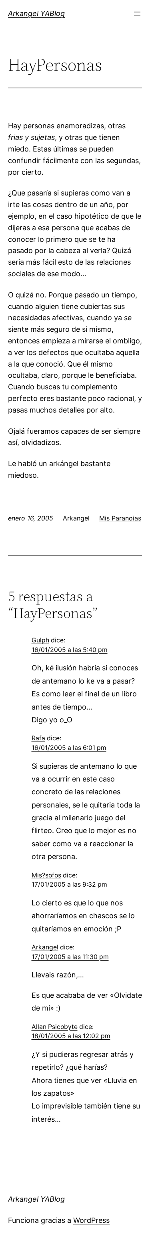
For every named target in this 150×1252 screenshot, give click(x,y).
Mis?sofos (46, 875)
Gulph (40, 640)
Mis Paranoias (120, 518)
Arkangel (45, 947)
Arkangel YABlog (36, 13)
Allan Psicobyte (55, 1027)
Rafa (38, 738)
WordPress (91, 1220)
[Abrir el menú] (137, 13)
